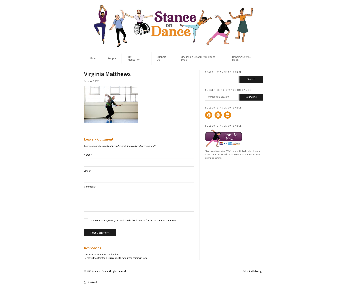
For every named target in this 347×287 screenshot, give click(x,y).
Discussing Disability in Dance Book (198, 58)
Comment (90, 187)
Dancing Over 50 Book (241, 58)
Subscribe (251, 97)
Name (88, 155)
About (93, 58)
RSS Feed (92, 282)
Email (87, 171)
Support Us (161, 58)
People (112, 58)
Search (251, 79)
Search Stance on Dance (223, 72)
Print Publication (133, 58)
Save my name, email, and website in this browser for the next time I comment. (133, 220)
